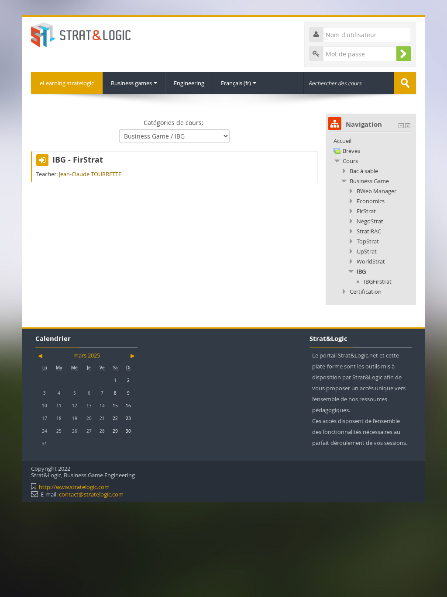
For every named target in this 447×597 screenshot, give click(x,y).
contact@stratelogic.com (91, 494)
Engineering (189, 83)
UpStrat (367, 251)
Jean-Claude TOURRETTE (90, 174)
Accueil (342, 141)
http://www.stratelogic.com (74, 487)
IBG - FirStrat (77, 160)
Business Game (369, 181)
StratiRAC (369, 231)
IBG (361, 271)
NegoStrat (370, 221)
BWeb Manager (376, 191)
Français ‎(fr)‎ (236, 83)
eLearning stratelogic (67, 83)
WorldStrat (371, 261)
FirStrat (366, 211)
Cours (350, 161)
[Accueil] (81, 34)
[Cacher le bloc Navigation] (401, 125)
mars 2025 (86, 355)
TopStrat (368, 241)
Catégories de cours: (173, 122)
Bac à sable (364, 171)
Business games (131, 83)
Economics (371, 201)
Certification (366, 291)
